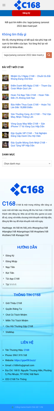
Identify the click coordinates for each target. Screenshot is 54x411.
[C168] (27, 5)
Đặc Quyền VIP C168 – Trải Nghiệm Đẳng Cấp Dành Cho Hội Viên (29, 134)
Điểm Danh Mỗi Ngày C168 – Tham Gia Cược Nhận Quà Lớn (31, 87)
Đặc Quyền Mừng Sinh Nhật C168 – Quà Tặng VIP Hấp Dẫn (29, 144)
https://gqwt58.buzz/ (25, 360)
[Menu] (4, 5)
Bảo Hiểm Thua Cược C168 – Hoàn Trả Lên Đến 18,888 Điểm (31, 106)
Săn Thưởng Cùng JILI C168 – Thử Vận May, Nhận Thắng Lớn (31, 115)
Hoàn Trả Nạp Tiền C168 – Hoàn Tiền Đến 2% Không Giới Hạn (30, 96)
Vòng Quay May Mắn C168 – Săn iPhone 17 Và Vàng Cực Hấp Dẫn (28, 125)
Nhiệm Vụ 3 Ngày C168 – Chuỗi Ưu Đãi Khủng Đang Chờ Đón (31, 77)
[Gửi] (49, 55)
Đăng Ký (26, 13)
